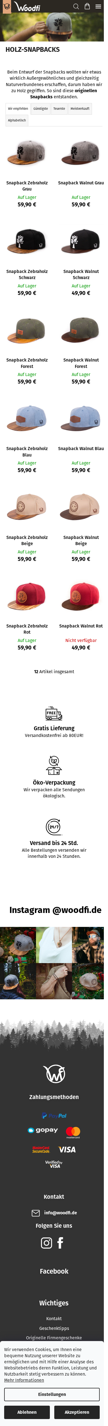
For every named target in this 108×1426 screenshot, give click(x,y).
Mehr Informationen (24, 1380)
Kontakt (54, 1318)
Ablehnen (27, 1412)
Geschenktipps (54, 1328)
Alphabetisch (17, 120)
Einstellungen (52, 1394)
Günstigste (41, 109)
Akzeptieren (77, 1412)
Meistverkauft (80, 109)
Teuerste (59, 109)
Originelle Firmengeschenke (54, 1337)
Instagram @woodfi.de (55, 909)
